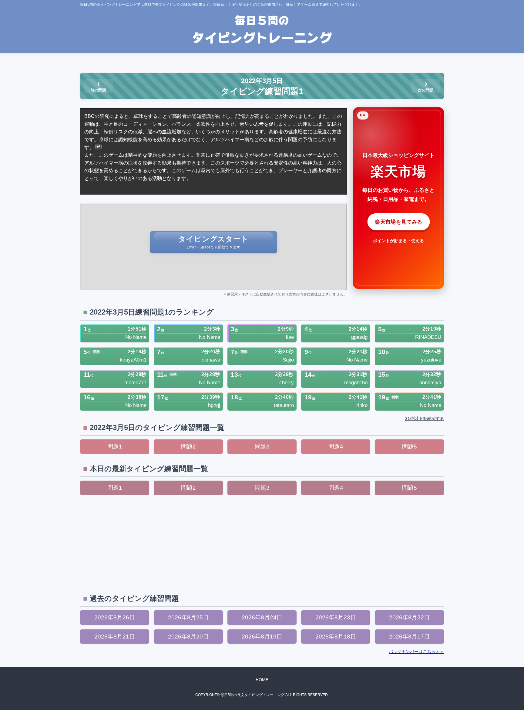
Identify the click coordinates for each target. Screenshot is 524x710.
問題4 (335, 446)
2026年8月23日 (335, 617)
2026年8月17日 (409, 636)
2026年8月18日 (335, 636)
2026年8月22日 (409, 617)
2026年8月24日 (262, 617)
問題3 (262, 446)
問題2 (188, 446)
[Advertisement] (262, 543)
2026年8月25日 (188, 617)
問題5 (409, 446)
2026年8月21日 (114, 636)
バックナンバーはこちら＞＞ (416, 651)
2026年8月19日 (262, 636)
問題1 (114, 446)
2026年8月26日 (114, 617)
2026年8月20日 (188, 636)
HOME (262, 679)
